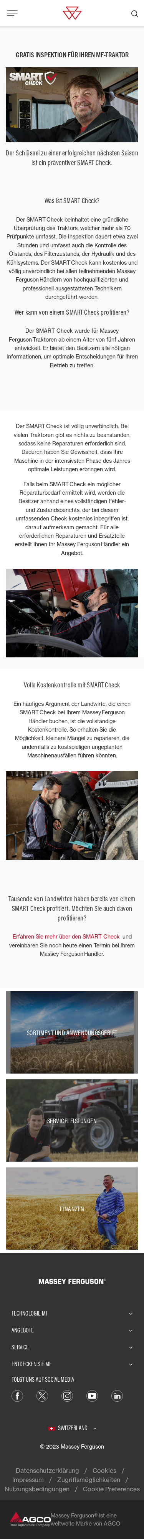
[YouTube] (92, 1395)
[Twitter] (42, 1395)
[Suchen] (134, 13)
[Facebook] (17, 1395)
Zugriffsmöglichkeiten (88, 1480)
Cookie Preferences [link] (111, 1489)
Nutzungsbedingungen (37, 1489)
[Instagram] (67, 1395)
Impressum (28, 1480)
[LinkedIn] (117, 1395)
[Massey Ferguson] (72, 12)
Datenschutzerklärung (47, 1470)
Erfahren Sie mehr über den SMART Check (67, 936)
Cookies (104, 1470)
